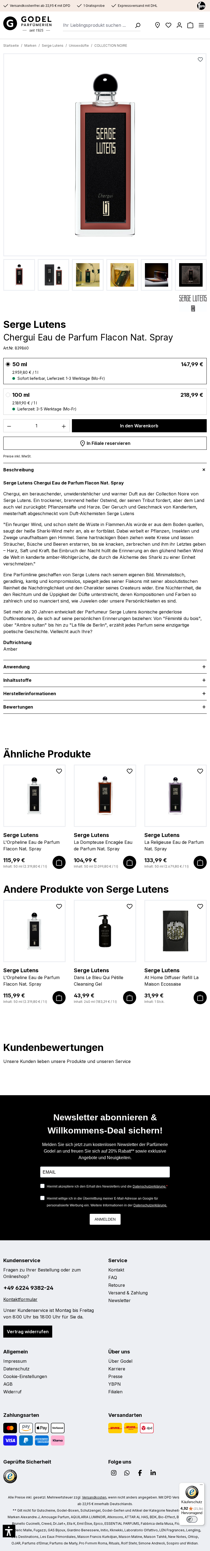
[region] (105, 172)
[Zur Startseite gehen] (27, 24)
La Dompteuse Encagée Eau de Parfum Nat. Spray (103, 841)
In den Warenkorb (139, 425)
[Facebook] (140, 1472)
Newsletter (119, 1300)
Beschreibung (18, 469)
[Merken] (200, 59)
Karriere (116, 1368)
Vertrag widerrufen (28, 1331)
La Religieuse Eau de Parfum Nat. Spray (174, 841)
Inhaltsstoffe (17, 680)
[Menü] (201, 25)
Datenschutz (16, 1368)
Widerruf (12, 1391)
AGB (8, 1384)
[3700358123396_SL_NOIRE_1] (105, 154)
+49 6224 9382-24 (28, 1288)
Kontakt (116, 1270)
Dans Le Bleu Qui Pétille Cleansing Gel (98, 977)
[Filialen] (157, 25)
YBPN (114, 1384)
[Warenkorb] (190, 25)
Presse (115, 1376)
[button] (9, 1531)
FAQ (112, 1277)
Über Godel (120, 1361)
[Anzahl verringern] (9, 425)
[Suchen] (136, 25)
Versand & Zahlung (128, 1293)
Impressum (15, 1361)
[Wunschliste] (168, 25)
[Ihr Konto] (179, 25)
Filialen (115, 1391)
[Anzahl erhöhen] (64, 425)
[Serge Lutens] (193, 303)
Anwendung (16, 666)
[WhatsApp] (126, 1472)
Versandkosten (94, 1497)
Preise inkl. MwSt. (17, 456)
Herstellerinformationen (29, 693)
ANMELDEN (105, 1219)
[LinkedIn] (153, 1472)
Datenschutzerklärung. (149, 1186)
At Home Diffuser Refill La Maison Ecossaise (171, 977)
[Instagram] (113, 1472)
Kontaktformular (20, 1299)
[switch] (191, 1519)
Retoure (116, 1285)
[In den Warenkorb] (59, 862)
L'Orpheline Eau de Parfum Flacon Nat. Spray (31, 841)
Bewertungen (18, 707)
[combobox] (97, 25)
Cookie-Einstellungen (25, 1376)
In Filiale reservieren (108, 443)
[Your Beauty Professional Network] (201, 5)
